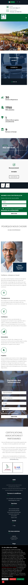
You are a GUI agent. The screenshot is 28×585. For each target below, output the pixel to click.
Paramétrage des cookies (14, 500)
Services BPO (14, 515)
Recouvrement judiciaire (14, 510)
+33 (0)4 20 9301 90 (15, 12)
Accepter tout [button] (20, 579)
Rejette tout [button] (12, 579)
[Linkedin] (19, 2)
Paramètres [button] (5, 579)
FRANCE (12, 1)
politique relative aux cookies (9, 567)
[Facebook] (17, 2)
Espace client (14, 517)
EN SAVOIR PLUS (14, 177)
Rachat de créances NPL (14, 514)
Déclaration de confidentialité (15, 498)
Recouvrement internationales (14, 512)
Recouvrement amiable (14, 508)
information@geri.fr (15, 8)
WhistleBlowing (14, 459)
